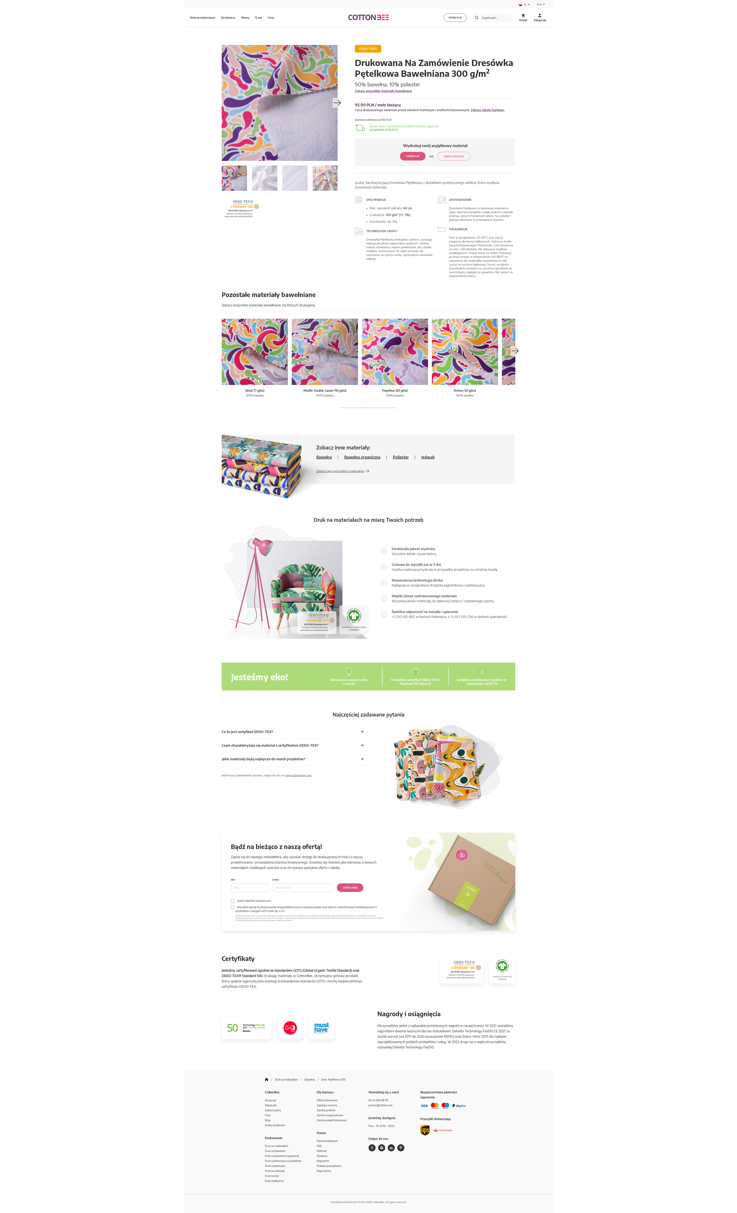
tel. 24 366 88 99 (378, 1100)
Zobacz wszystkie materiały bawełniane (383, 91)
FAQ (319, 1146)
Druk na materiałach (276, 1146)
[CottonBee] (368, 18)
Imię (233, 880)
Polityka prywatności (329, 1165)
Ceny (271, 17)
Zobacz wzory (273, 1110)
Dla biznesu (228, 17)
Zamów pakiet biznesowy (331, 1120)
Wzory (245, 17)
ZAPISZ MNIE (350, 887)
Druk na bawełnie (275, 1151)
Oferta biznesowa (327, 1100)
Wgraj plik (455, 17)
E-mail (275, 880)
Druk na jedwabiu (275, 1165)
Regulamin (323, 1161)
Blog (267, 1120)
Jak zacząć (270, 1100)
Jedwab (428, 457)
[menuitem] (234, 178)
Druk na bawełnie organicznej (282, 1156)
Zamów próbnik (326, 1110)
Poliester (401, 457)
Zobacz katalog (454, 156)
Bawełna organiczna (362, 457)
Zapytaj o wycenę (327, 1105)
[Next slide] (338, 103)
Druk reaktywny (274, 1180)
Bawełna (324, 457)
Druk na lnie (272, 1175)
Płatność (322, 1151)
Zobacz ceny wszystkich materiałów (340, 471)
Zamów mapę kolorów (330, 1115)
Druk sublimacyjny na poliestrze (283, 1161)
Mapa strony (324, 1170)
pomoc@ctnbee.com (298, 775)
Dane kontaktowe (327, 1141)
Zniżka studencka (275, 1125)
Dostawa (322, 1156)
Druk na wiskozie (275, 1170)
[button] (515, 351)
